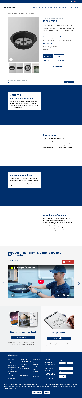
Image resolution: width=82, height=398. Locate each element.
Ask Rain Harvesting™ (25, 368)
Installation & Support (54, 81)
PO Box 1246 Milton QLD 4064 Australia (49, 368)
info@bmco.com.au (50, 364)
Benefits (42, 81)
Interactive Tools (67, 7)
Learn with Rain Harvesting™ (23, 365)
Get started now (59, 338)
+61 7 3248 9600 (49, 362)
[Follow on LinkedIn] (47, 374)
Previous (3, 279)
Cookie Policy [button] (12, 388)
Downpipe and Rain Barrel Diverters (14, 368)
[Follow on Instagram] (52, 374)
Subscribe (69, 261)
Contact (72, 7)
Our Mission (76, 7)
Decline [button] (47, 392)
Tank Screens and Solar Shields (13, 372)
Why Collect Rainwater (60, 7)
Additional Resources (48, 83)
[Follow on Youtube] (49, 374)
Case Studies (36, 376)
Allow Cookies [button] (37, 392)
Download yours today (23, 337)
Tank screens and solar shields (20, 13)
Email (62, 365)
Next (39, 68)
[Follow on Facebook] (54, 374)
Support (54, 7)
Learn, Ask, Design (48, 7)
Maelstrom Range (12, 365)
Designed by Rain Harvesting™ (24, 372)
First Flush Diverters (12, 375)
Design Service (69, 82)
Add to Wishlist (59, 66)
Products (33, 7)
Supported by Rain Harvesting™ (24, 376)
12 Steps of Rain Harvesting (40, 7)
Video (10, 260)
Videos (34, 378)
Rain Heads (10, 362)
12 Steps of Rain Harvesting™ (36, 363)
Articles (34, 374)
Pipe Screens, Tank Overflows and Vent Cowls (14, 379)
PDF (16, 260)
